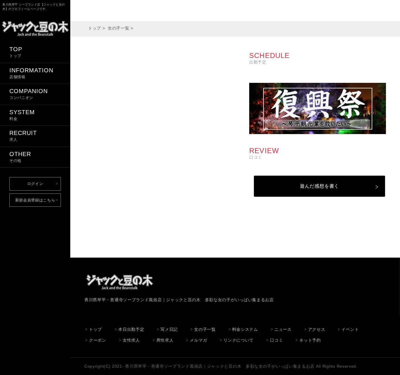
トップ (94, 28)
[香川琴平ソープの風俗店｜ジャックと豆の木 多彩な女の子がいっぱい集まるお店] (35, 37)
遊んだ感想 (312, 186)
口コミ (276, 340)
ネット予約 (310, 340)
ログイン (35, 183)
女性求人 (131, 340)
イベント (350, 329)
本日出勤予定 (131, 329)
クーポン (97, 340)
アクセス (316, 329)
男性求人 (165, 340)
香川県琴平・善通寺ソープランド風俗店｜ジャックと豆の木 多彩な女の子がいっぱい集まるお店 (219, 366)
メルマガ (198, 340)
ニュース (283, 329)
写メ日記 (169, 329)
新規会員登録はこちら (35, 200)
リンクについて (238, 340)
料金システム (245, 329)
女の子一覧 (118, 28)
